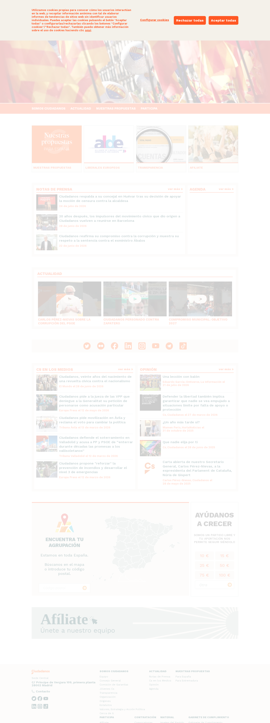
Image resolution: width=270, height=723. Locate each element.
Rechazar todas (190, 20)
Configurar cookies (154, 20)
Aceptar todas (223, 20)
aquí (88, 30)
